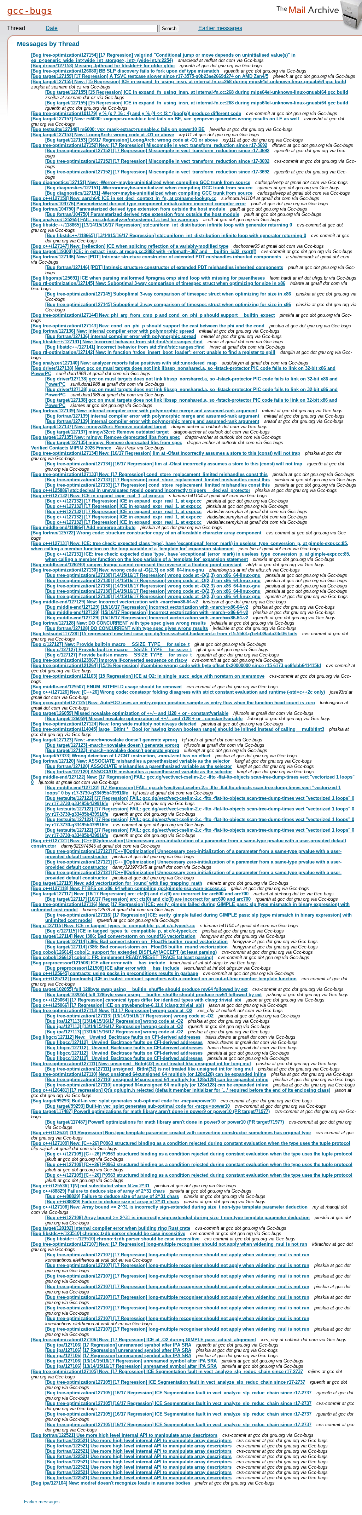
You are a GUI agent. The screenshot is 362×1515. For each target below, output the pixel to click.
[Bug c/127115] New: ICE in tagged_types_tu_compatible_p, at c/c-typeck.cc (113, 925)
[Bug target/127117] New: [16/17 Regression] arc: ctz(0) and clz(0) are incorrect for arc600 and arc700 (140, 893)
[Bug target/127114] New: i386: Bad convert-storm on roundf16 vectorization (113, 936)
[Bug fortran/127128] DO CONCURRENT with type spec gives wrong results (126, 628)
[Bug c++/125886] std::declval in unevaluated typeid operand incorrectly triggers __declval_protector (140, 490)
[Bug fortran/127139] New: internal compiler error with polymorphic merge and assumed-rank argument (144, 410)
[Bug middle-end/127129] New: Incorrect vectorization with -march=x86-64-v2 (114, 601)
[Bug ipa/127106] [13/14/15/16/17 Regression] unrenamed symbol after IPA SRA (131, 1361)
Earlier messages (220, 28)
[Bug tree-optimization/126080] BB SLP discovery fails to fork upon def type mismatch (125, 71)
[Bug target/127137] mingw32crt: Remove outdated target (107, 432)
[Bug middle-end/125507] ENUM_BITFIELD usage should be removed (106, 686)
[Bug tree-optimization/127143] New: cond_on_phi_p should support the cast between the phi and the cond (147, 325)
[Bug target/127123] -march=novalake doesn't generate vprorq (112, 745)
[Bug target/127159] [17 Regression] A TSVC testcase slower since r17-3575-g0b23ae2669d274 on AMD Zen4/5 (149, 76)
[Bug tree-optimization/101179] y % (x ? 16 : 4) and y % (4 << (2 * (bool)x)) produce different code (136, 113)
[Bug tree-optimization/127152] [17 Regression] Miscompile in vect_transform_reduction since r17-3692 (157, 150)
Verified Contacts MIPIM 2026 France (71, 448)
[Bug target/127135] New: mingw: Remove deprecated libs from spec (105, 437)
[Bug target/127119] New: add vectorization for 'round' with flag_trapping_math (116, 883)
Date (52, 28)
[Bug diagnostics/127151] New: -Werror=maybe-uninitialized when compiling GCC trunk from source (140, 182)
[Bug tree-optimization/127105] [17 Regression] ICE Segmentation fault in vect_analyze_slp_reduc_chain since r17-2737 (175, 1382)
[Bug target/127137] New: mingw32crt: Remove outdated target (99, 426)
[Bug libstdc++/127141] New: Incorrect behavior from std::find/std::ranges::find (117, 341)
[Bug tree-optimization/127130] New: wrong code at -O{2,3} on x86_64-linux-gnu (117, 570)
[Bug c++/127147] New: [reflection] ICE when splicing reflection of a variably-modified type (129, 246)
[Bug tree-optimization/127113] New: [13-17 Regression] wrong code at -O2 (111, 1010)
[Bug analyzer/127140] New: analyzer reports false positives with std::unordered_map (124, 363)
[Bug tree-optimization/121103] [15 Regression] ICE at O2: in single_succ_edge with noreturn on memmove (147, 676)
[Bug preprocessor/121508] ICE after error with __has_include (98, 962)
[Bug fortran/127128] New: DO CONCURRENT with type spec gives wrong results (118, 623)
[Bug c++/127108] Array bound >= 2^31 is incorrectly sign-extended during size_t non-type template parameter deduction (177, 1217)
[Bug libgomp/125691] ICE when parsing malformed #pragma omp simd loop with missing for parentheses (148, 278)
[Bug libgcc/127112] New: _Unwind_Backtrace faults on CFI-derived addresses (115, 1037)
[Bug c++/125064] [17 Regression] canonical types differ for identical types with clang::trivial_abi (136, 1000)
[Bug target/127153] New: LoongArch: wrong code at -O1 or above (102, 134)
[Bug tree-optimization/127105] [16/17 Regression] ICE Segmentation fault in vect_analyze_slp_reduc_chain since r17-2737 (178, 1392)
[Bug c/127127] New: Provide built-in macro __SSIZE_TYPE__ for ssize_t (110, 644)
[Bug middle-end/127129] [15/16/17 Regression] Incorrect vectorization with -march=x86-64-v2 (146, 607)
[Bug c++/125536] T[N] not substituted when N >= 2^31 (90, 1185)
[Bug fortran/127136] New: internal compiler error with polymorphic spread (112, 331)
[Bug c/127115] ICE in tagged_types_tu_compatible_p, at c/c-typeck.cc (121, 931)
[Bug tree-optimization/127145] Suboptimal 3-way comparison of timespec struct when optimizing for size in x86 (168, 294)
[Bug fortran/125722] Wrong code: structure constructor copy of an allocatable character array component (146, 532)
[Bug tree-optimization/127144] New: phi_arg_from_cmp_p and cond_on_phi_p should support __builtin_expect (153, 315)
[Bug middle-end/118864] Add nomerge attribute (83, 527)
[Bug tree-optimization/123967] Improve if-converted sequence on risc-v (109, 660)
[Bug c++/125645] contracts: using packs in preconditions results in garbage (114, 973)
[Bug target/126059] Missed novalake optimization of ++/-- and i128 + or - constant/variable (129, 713)
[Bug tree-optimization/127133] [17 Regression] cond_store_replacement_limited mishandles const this (157, 479)
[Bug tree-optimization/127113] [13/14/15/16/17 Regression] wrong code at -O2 (129, 1015)
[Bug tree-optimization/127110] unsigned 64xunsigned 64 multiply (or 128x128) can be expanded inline (156, 1079)
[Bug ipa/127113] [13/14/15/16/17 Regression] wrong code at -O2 (114, 1021)
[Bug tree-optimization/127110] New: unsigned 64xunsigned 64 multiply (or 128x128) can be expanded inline (148, 1074)
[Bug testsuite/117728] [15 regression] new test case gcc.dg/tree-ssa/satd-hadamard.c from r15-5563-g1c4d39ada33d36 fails (164, 633)
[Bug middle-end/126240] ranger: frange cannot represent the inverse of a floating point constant (136, 564)
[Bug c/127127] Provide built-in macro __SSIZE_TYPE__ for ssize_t (118, 649)
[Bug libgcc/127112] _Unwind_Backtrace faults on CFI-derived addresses (124, 1042)
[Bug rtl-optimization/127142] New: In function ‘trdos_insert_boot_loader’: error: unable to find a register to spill (153, 352)
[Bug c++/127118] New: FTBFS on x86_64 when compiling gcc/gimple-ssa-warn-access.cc (128, 888)
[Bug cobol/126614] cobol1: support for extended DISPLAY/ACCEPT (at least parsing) (124, 952)
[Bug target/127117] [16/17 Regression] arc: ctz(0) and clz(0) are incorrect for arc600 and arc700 (148, 899)
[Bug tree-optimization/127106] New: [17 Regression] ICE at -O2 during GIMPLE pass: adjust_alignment (143, 1339)
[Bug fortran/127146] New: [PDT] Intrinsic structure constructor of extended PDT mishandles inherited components (156, 256)
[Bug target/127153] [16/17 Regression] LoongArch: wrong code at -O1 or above (131, 140)
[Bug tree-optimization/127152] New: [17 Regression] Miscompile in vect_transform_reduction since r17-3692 (149, 145)
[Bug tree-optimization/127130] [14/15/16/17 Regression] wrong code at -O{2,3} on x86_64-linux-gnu (153, 575)
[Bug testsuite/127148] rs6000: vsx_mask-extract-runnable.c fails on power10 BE (118, 129)
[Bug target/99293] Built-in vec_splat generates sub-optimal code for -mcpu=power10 (123, 1100)
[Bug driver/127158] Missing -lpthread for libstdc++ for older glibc (103, 65)
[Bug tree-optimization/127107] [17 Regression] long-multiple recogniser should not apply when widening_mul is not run (177, 1254)
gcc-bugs (29, 10)
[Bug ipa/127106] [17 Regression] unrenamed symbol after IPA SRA (118, 1345)
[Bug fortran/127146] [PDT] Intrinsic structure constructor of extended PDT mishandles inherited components (164, 267)
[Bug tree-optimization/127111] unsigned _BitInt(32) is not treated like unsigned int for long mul (149, 1069)
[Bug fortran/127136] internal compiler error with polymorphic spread (120, 336)
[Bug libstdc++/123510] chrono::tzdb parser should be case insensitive (108, 1233)
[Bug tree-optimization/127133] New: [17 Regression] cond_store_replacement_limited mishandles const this (149, 474)
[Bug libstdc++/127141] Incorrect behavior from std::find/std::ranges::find (125, 347)
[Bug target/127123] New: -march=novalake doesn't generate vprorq (104, 739)
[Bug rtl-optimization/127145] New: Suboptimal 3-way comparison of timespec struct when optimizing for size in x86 (158, 283)
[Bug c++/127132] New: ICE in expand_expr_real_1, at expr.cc (97, 495)
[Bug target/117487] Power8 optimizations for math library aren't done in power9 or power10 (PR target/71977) (150, 1111)
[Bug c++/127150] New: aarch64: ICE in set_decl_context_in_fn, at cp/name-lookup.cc (123, 198)
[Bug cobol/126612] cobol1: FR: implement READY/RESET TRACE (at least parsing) (122, 957)
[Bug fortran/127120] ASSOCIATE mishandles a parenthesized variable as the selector (138, 766)
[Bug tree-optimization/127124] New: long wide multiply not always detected (114, 724)
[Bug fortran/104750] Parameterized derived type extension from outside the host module (128, 209)
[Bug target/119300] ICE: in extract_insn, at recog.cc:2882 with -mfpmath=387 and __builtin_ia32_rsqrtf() (143, 251)
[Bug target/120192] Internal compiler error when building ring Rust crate (110, 1228)
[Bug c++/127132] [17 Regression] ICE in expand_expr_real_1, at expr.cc (123, 501)
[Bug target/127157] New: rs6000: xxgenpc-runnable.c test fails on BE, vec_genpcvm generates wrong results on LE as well (165, 118)
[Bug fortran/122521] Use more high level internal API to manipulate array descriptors (124, 1435)
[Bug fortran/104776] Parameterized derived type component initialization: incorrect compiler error (138, 203)
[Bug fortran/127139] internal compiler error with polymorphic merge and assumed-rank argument (152, 416)
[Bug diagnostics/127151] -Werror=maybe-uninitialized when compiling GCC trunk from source (148, 187)
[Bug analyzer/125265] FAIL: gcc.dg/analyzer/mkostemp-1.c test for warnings (114, 219)
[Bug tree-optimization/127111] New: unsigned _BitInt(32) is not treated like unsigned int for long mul (141, 1063)
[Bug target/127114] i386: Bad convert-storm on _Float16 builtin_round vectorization (136, 941)
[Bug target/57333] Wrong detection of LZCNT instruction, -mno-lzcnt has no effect (120, 755)
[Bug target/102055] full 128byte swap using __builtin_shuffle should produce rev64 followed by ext (139, 989)
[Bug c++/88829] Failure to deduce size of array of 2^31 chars (98, 1191)
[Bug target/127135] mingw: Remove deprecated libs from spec (113, 442)
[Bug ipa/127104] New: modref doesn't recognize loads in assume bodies (110, 1483)
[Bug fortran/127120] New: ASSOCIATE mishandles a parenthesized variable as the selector (130, 761)
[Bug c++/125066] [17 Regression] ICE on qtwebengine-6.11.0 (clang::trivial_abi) (117, 1005)
